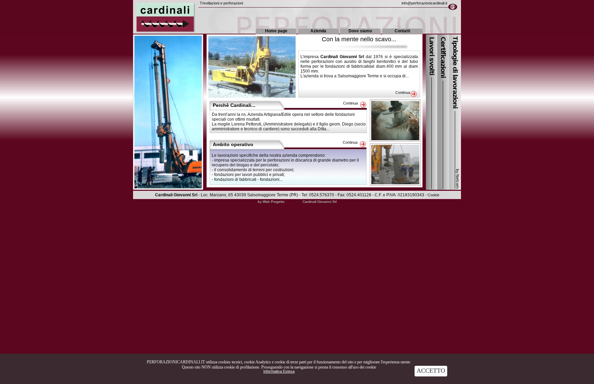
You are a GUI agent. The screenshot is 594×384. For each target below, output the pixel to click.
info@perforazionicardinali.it (424, 3)
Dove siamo (360, 31)
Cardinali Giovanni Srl (319, 202)
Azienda (318, 31)
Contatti (402, 31)
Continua (402, 92)
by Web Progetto (271, 202)
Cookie (433, 195)
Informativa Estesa (279, 371)
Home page (276, 31)
